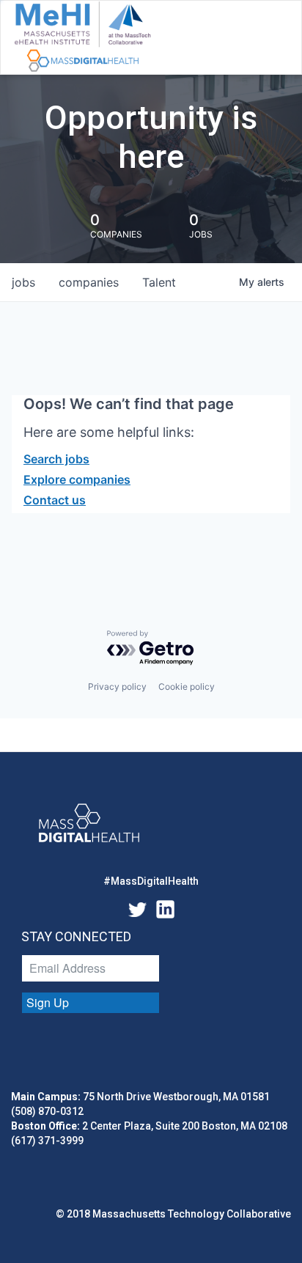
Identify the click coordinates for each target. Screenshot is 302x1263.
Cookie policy (186, 686)
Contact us (54, 500)
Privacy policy (117, 686)
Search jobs (56, 459)
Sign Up (47, 1002)
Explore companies (76, 479)
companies (89, 282)
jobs (23, 282)
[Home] (82, 37)
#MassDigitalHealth (151, 881)
